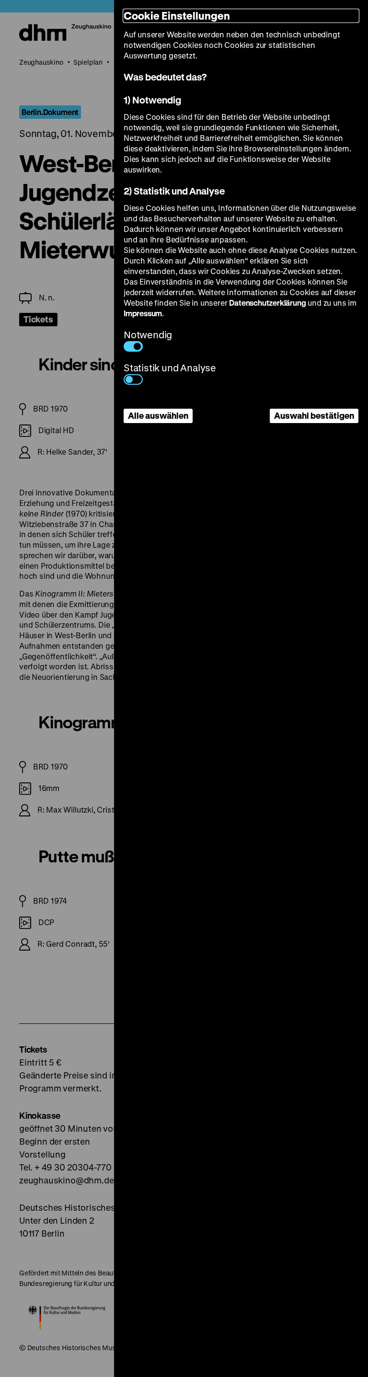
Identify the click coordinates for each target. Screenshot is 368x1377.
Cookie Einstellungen (177, 16)
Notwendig (148, 334)
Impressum (143, 313)
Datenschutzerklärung (267, 302)
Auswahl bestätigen (314, 415)
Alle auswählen (158, 415)
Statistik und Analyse (170, 367)
